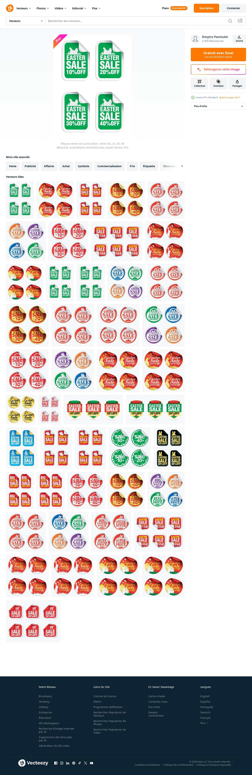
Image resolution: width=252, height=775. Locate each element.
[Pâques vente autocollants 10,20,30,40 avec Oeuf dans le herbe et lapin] (27, 370)
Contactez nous (158, 701)
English (205, 696)
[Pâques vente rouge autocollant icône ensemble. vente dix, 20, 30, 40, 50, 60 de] (116, 241)
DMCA (97, 701)
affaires (49, 166)
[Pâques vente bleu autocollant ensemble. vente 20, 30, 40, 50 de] (21, 448)
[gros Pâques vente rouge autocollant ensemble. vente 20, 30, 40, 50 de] (51, 490)
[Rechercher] (230, 21)
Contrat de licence (104, 696)
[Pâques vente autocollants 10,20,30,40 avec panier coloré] (163, 325)
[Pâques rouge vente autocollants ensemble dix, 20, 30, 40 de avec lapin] (164, 241)
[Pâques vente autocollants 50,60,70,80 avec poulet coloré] (68, 532)
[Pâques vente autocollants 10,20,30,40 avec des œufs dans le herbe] (118, 325)
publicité (30, 166)
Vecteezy (44, 701)
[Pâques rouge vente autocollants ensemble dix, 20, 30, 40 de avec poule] (55, 199)
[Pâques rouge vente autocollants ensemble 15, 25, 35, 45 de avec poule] (118, 370)
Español (205, 701)
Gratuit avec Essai (218, 54)
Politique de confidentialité (178, 764)
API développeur (49, 723)
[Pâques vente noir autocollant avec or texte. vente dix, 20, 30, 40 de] (169, 448)
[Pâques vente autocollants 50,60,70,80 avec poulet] (26, 532)
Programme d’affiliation (108, 707)
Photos (41, 8)
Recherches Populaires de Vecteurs (109, 714)
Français (205, 718)
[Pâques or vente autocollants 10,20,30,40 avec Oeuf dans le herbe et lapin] (27, 325)
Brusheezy (45, 696)
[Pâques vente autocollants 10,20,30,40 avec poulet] (166, 199)
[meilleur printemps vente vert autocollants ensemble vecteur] (130, 448)
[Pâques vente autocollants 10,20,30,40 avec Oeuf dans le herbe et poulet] (68, 241)
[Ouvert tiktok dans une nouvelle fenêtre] (79, 762)
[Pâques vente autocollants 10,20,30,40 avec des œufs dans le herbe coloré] (126, 282)
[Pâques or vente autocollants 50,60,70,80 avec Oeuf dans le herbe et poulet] (126, 490)
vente (12, 166)
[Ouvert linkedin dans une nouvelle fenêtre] (67, 762)
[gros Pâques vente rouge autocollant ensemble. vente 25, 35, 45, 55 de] (20, 490)
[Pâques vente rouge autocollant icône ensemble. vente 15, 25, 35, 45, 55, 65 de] (159, 532)
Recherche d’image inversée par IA (56, 730)
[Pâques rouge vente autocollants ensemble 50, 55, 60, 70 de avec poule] (163, 370)
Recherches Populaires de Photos (109, 722)
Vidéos (59, 8)
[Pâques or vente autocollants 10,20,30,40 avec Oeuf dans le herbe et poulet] (126, 199)
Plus (94, 8)
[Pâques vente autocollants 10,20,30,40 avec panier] (166, 282)
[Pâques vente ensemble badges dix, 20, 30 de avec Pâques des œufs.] (93, 409)
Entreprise (45, 712)
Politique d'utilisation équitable (213, 764)
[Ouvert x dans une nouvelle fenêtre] (85, 762)
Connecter (233, 8)
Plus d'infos (200, 106)
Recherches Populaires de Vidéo (109, 731)
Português (206, 707)
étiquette (149, 166)
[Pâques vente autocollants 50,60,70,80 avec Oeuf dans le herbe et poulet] (86, 490)
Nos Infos (154, 707)
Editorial (77, 8)
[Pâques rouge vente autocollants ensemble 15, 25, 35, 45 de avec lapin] (72, 576)
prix (132, 166)
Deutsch (205, 712)
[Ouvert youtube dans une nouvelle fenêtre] (91, 762)
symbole (83, 166)
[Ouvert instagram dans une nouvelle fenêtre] (61, 762)
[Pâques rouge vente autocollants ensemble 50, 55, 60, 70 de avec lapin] (27, 576)
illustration (170, 166)
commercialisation (109, 166)
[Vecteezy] (9, 8)
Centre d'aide (156, 696)
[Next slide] (179, 166)
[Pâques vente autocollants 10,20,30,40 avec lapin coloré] (72, 370)
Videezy (43, 707)
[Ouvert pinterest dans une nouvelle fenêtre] (73, 762)
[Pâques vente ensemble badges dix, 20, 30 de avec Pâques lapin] (155, 409)
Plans (165, 8)
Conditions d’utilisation (147, 764)
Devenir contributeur (156, 714)
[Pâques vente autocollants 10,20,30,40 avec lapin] (72, 325)
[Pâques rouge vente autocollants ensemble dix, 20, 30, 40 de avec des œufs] (24, 282)
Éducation (45, 718)
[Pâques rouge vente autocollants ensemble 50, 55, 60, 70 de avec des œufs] (163, 576)
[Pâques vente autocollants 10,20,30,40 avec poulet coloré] (26, 241)
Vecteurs (22, 8)
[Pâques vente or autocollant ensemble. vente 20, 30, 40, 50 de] (21, 409)
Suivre (239, 40)
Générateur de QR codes (54, 745)
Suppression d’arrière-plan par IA (55, 738)
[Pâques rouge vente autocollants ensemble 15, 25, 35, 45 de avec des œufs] (118, 576)
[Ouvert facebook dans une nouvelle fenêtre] (55, 762)
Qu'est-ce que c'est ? (229, 97)
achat (66, 166)
